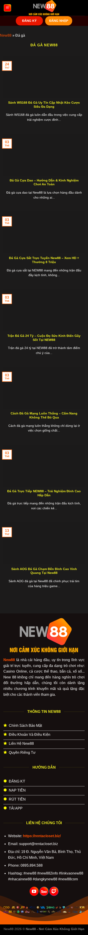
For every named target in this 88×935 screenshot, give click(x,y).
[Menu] (7, 8)
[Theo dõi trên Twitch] (53, 891)
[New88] (44, 8)
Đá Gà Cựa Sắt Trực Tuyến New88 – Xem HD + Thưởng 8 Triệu (44, 260)
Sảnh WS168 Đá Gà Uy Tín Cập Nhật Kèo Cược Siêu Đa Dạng (44, 104)
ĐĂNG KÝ (29, 20)
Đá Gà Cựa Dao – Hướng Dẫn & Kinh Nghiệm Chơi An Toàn (44, 182)
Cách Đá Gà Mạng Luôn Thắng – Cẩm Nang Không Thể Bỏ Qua (44, 415)
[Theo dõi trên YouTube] (34, 891)
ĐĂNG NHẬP (58, 20)
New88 (6, 35)
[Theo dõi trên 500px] (44, 891)
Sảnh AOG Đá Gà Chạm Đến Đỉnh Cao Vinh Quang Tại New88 (44, 571)
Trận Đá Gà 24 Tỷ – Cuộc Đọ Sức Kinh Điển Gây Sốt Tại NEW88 (44, 338)
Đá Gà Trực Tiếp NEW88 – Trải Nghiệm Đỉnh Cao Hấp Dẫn (44, 493)
